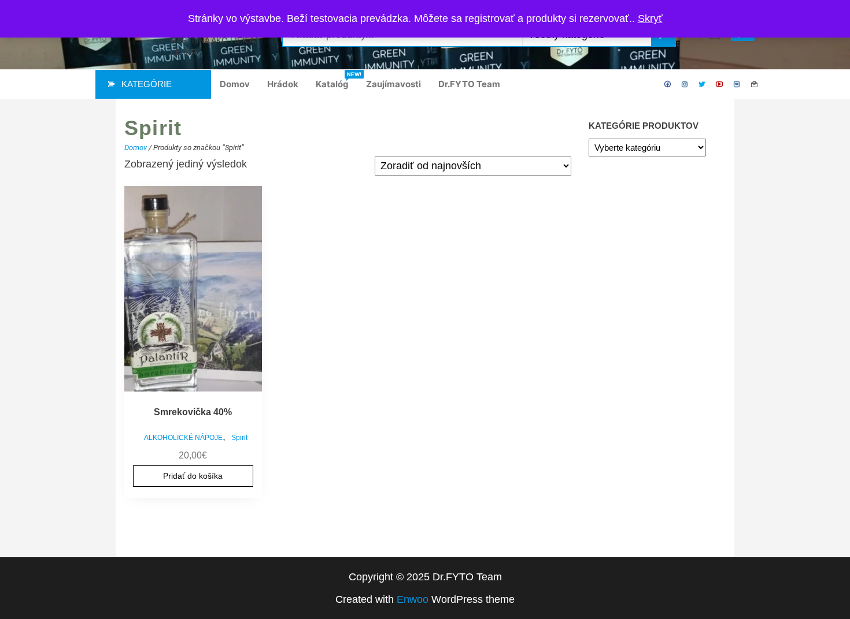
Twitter (702, 84)
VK (737, 84)
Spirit (239, 438)
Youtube (720, 84)
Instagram (685, 84)
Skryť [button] (650, 18)
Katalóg (336, 80)
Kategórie (146, 84)
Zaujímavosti (393, 84)
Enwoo (412, 599)
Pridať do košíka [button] (193, 475)
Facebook (668, 84)
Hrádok (282, 84)
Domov (235, 84)
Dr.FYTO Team (469, 84)
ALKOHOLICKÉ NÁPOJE (183, 438)
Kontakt (754, 84)
